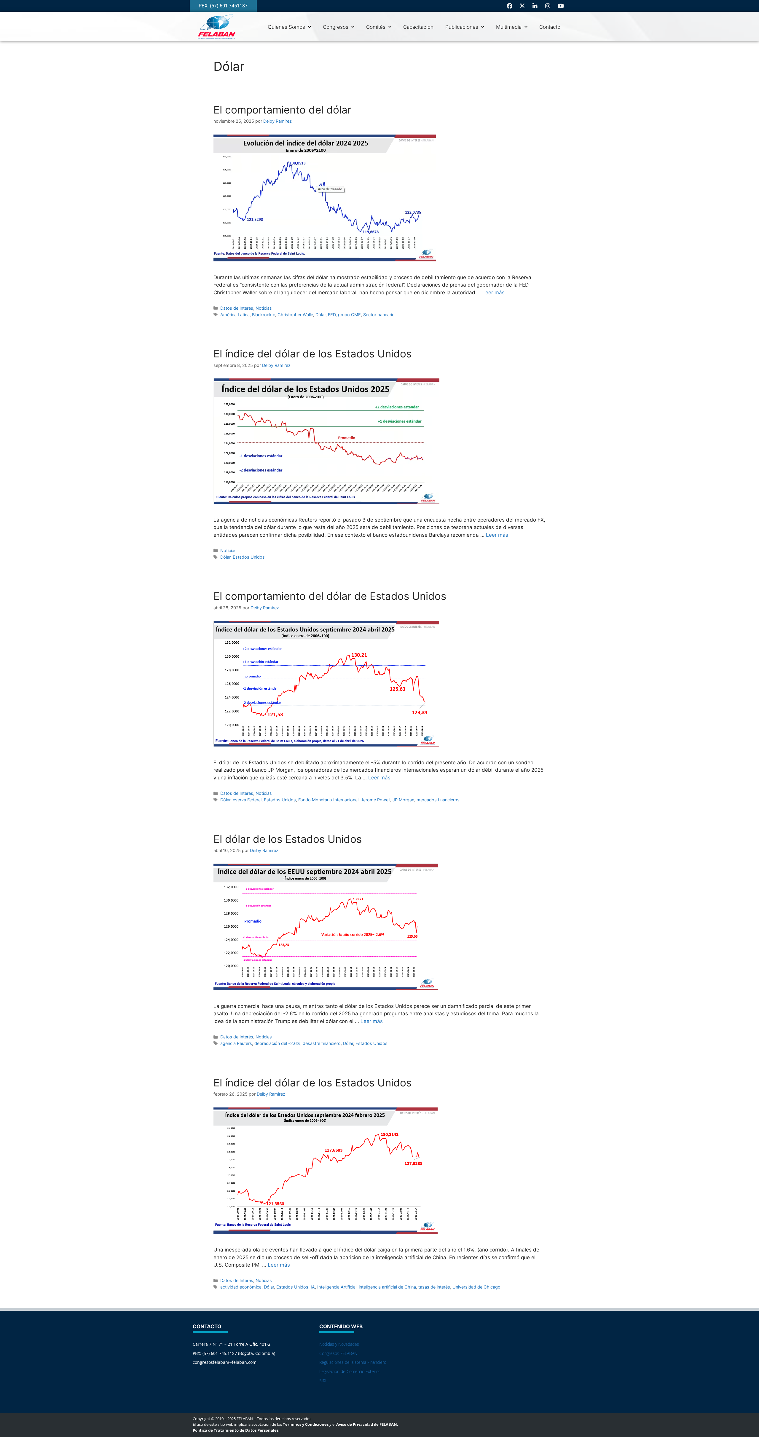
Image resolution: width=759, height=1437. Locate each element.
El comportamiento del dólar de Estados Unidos (329, 596)
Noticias (264, 308)
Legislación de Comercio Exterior (349, 1371)
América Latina (235, 314)
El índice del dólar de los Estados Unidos (312, 353)
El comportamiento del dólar (282, 109)
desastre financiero (322, 1043)
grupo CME (349, 314)
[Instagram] (548, 5)
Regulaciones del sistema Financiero (352, 1362)
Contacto (549, 27)
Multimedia (509, 27)
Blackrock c (263, 314)
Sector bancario (379, 314)
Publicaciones (461, 27)
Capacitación (418, 27)
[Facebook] (509, 5)
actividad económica (240, 1286)
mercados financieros (438, 799)
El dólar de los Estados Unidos (287, 839)
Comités (375, 27)
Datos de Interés (236, 308)
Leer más (493, 292)
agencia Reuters (236, 1043)
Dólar (320, 314)
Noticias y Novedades (339, 1344)
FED (332, 314)
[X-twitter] (522, 5)
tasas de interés (434, 1286)
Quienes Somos (286, 27)
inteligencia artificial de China (387, 1286)
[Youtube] (560, 5)
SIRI (322, 1380)
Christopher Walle (295, 314)
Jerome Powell (375, 799)
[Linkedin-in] (535, 5)
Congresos (335, 27)
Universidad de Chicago (476, 1286)
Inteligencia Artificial (336, 1286)
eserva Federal (247, 799)
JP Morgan (403, 799)
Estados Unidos (249, 557)
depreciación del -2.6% (277, 1043)
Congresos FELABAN (338, 1353)
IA (313, 1286)
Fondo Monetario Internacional (328, 799)
